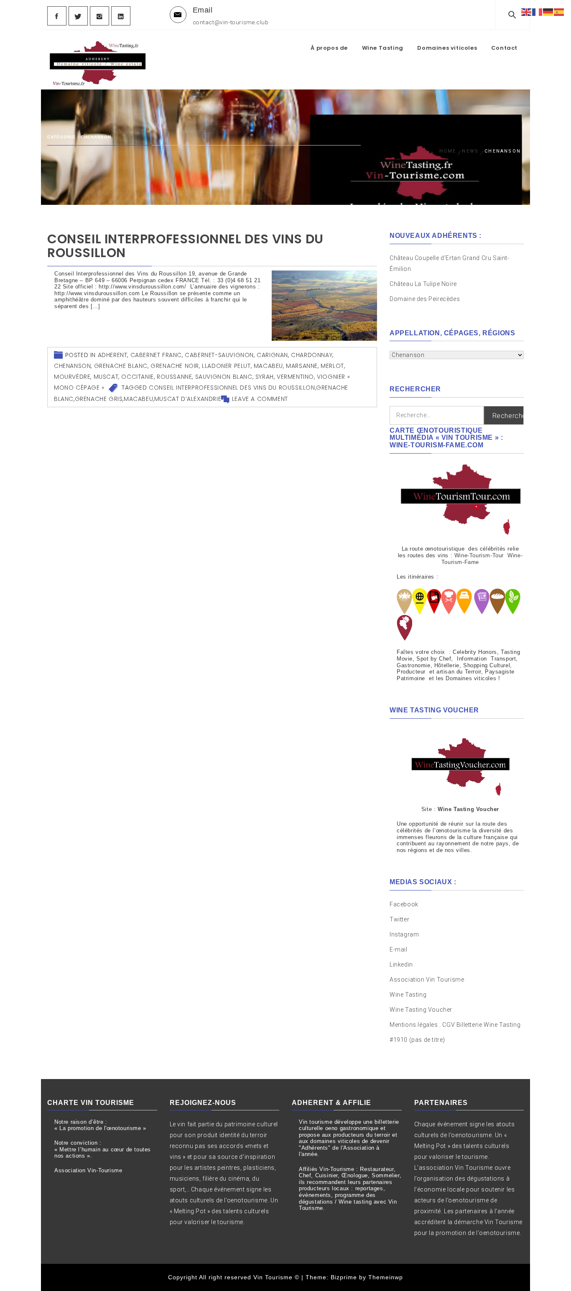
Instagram (404, 934)
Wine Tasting (382, 48)
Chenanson (72, 366)
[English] (526, 11)
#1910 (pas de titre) (417, 1039)
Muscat (106, 377)
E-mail (399, 949)
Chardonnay (311, 355)
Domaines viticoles (447, 48)
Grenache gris (99, 399)
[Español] (559, 11)
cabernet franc (156, 355)
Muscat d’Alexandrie (187, 399)
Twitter (399, 919)
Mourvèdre (72, 377)
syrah (264, 377)
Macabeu (268, 366)
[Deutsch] (548, 11)
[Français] (537, 11)
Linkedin (401, 964)
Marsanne (302, 366)
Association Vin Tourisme (427, 979)
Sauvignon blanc (223, 377)
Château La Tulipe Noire (424, 284)
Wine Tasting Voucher (421, 1009)
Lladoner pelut (226, 366)
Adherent (112, 355)
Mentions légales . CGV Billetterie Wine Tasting (455, 1024)
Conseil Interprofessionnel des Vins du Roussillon (185, 246)
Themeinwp (385, 1277)
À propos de (329, 48)
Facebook (404, 904)
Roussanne (174, 377)
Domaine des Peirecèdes (425, 299)
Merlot (332, 366)
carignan (272, 355)
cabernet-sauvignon (219, 355)
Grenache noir (174, 366)
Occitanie (137, 377)
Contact (504, 48)
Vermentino (295, 377)
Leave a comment (260, 399)
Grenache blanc (121, 366)
